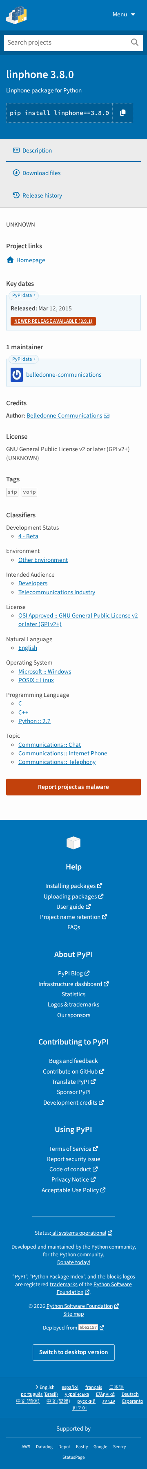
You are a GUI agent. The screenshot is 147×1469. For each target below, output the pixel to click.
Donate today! (73, 1262)
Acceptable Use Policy (70, 1190)
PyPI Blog (70, 973)
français (93, 1387)
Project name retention (70, 916)
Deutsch (130, 1394)
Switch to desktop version (73, 1352)
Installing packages (70, 885)
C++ (23, 712)
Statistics (73, 994)
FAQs (73, 927)
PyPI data (22, 295)
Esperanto (132, 1401)
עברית (108, 1401)
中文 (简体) (28, 1401)
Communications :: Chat (49, 744)
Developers (32, 583)
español (70, 1387)
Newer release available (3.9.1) (53, 321)
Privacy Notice (70, 1179)
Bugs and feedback (73, 1060)
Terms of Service (70, 1148)
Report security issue (73, 1159)
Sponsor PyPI (74, 1091)
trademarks (64, 1284)
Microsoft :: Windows (44, 671)
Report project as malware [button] (73, 786)
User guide (70, 906)
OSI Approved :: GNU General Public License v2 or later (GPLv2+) (78, 620)
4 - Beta (28, 536)
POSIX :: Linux (36, 680)
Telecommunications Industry (56, 592)
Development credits (70, 1102)
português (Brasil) (39, 1394)
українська (77, 1394)
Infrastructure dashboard (70, 983)
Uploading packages (70, 896)
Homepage (30, 260)
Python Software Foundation (94, 1288)
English (27, 647)
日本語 (116, 1387)
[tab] (73, 150)
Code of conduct (70, 1169)
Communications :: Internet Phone (62, 753)
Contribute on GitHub (70, 1071)
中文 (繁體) (58, 1401)
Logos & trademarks (73, 1004)
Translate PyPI (70, 1081)
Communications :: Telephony (57, 761)
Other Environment (43, 559)
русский (86, 1401)
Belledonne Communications (64, 415)
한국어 (79, 1408)
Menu (120, 14)
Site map (73, 1314)
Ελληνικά (105, 1394)
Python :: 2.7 (34, 721)
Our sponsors (73, 1015)
